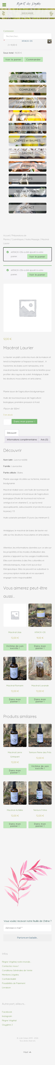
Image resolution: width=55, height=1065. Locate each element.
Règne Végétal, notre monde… (16, 961)
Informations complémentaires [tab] (22, 439)
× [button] (4, 40)
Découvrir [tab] (12, 432)
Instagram (7, 1016)
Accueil (6, 235)
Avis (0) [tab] (44, 439)
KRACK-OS (27, 41)
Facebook (7, 1011)
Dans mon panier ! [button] (40, 647)
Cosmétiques (17, 239)
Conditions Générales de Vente (17, 970)
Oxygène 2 (7, 1024)
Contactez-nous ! (10, 966)
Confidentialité (9, 979)
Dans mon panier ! (24, 421)
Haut (26, 1052)
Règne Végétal (9, 1020)
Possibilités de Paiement (13, 983)
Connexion (8, 31)
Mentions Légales (10, 974)
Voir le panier (13, 59)
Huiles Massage (32, 239)
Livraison (6, 987)
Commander (33, 59)
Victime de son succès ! (15, 647)
